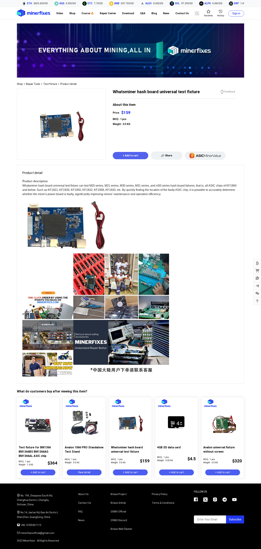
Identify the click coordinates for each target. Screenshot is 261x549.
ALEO (138, 3)
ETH (19, 3)
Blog (154, 13)
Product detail (68, 84)
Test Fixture (50, 84)
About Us (83, 494)
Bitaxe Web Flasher (121, 529)
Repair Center (108, 13)
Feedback (229, 91)
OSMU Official (118, 511)
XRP (226, 3)
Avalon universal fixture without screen (219, 449)
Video (59, 13)
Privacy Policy (159, 494)
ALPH (197, 3)
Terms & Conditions (163, 502)
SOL (166, 3)
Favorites (208, 15)
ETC (79, 3)
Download (128, 13)
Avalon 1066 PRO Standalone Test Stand (84, 449)
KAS (51, 3)
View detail (84, 472)
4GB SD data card (169, 447)
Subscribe (235, 519)
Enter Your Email (207, 519)
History (220, 15)
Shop (72, 13)
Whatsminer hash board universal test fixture (127, 449)
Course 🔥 (87, 13)
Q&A (142, 13)
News (166, 13)
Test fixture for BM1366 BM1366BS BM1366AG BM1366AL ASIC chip (35, 452)
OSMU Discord (119, 520)
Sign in (236, 13)
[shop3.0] (130, 76)
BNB (106, 3)
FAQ (80, 511)
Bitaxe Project (119, 494)
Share (168, 155)
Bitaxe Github (118, 502)
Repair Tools (33, 84)
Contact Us (182, 13)
